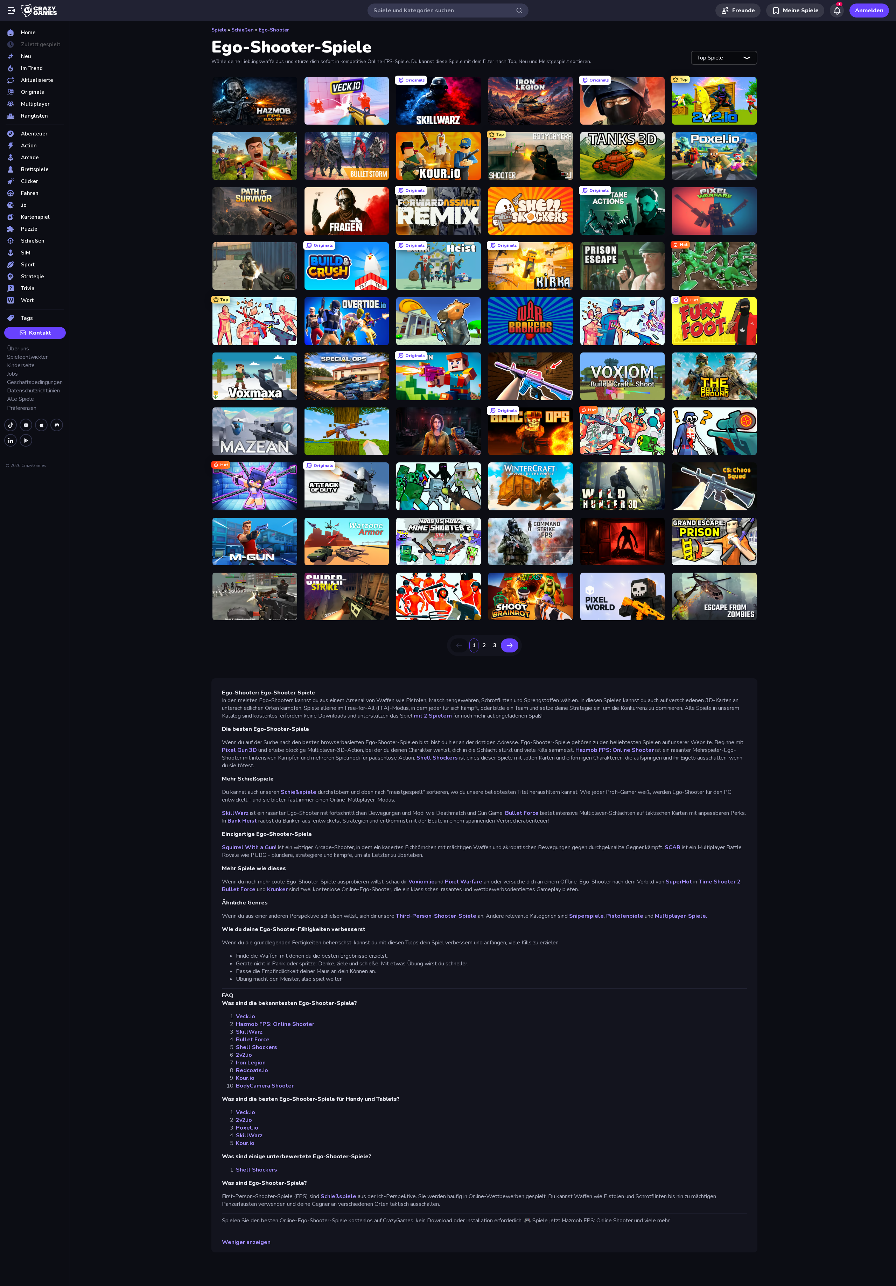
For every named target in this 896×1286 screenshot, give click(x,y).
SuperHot (679, 882)
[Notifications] (837, 11)
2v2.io (244, 1055)
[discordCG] (56, 425)
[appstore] (41, 425)
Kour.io (245, 1078)
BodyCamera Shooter (265, 1086)
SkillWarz (235, 813)
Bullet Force (522, 813)
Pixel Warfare (463, 882)
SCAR (672, 847)
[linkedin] (10, 440)
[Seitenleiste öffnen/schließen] (11, 10)
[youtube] (26, 425)
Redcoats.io (252, 1070)
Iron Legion (251, 1063)
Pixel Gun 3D (239, 750)
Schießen (242, 30)
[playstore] (26, 440)
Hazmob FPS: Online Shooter (614, 750)
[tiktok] (10, 425)
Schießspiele (298, 792)
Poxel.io (247, 1128)
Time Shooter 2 (720, 882)
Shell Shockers (437, 758)
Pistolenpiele (624, 916)
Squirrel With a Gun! (249, 847)
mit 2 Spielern (433, 716)
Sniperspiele (586, 916)
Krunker (277, 889)
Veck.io (245, 1016)
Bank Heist (242, 821)
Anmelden (869, 10)
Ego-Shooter (274, 30)
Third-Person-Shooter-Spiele (436, 916)
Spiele (218, 30)
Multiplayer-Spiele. (681, 916)
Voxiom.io (421, 882)
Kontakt (40, 333)
